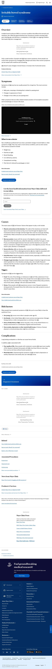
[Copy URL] (34, 121)
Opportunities (23, 53)
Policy (17, 53)
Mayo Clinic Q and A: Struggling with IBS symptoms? (14, 480)
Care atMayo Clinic (29, 21)
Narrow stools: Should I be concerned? (11, 174)
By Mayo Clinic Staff (6, 363)
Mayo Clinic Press (20, 522)
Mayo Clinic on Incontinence (23, 531)
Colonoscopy (5, 467)
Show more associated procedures (10, 470)
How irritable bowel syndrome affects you (11, 300)
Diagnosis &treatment (13, 21)
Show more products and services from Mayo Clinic (14, 493)
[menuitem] (6, 21)
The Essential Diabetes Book (23, 534)
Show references (6, 434)
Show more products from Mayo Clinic (11, 75)
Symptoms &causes (5, 21)
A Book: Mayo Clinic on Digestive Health (11, 71)
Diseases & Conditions (8, 7)
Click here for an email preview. (37, 195)
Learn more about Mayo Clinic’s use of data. (14, 209)
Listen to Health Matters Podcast (24, 528)
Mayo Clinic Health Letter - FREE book (25, 541)
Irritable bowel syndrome (16, 12)
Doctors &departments (22, 21)
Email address (7, 198)
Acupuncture (5, 460)
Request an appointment (9, 180)
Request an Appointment (9, 16)
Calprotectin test (6, 463)
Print (6, 429)
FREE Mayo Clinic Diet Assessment (25, 537)
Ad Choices (29, 53)
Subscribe (7, 205)
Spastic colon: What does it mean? (10, 450)
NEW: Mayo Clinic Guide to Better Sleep (26, 525)
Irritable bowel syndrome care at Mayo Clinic (12, 171)
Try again (26, 124)
